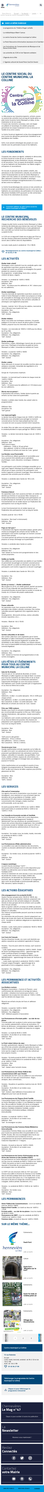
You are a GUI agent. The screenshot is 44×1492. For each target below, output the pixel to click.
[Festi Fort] (12, 1242)
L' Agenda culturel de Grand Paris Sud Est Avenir (20, 62)
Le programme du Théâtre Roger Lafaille (18, 28)
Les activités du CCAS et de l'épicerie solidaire (19, 52)
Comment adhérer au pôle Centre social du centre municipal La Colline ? (21, 207)
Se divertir (24, 13)
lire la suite (28, 1252)
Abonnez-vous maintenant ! (22, 1437)
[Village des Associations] (12, 1321)
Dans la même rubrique (15, 23)
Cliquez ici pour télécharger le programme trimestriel (19, 1389)
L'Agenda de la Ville (10, 57)
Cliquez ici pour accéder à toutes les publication (22, 1416)
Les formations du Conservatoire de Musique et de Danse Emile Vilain (21, 47)
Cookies (37, 1488)
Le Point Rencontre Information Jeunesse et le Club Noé (23, 42)
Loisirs (34, 13)
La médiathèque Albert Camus (14, 32)
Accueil (16, 13)
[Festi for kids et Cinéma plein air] (12, 1294)
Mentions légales (24, 1488)
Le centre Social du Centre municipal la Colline (19, 37)
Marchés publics (8, 1488)
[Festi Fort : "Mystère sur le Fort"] (12, 1268)
